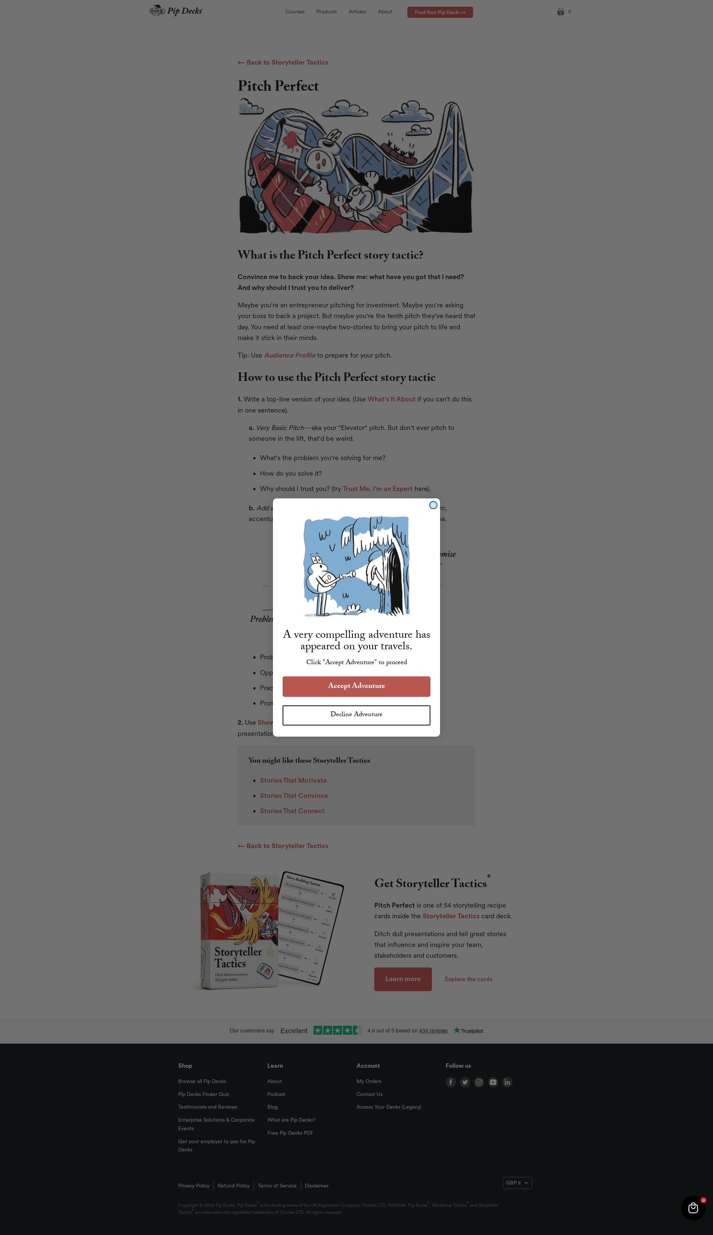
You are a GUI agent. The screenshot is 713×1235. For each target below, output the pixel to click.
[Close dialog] (433, 505)
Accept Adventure (356, 686)
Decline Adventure (356, 715)
